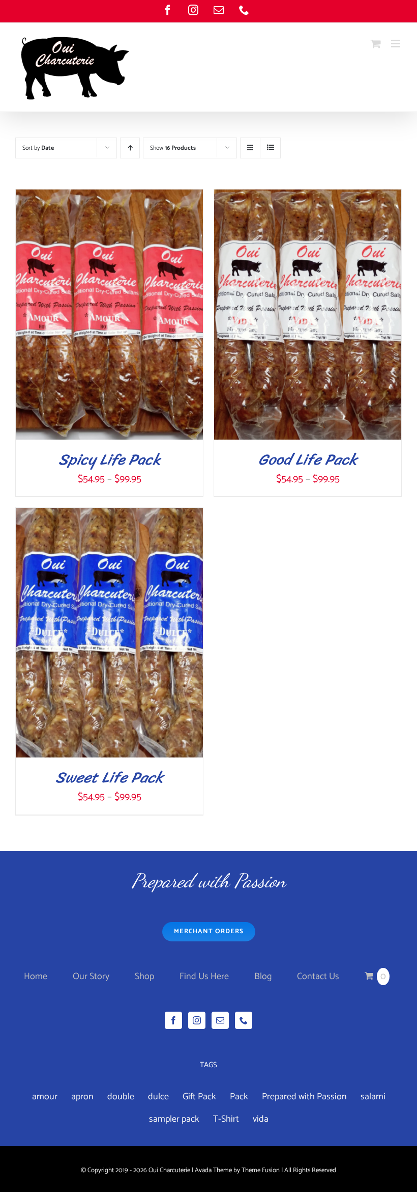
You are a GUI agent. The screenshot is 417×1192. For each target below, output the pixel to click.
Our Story (91, 976)
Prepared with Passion (304, 1096)
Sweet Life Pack (109, 777)
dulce (158, 1096)
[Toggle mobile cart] (376, 43)
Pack (239, 1096)
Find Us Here (204, 976)
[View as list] (270, 148)
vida (261, 1119)
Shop (144, 976)
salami (373, 1096)
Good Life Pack (307, 459)
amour (44, 1096)
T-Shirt (226, 1119)
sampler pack (174, 1119)
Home (35, 976)
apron (82, 1096)
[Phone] (243, 1020)
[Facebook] (173, 1020)
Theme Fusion (261, 1170)
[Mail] (220, 1020)
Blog (263, 976)
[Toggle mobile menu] (396, 43)
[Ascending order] (130, 148)
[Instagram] (196, 1020)
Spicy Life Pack (109, 459)
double (120, 1096)
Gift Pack (199, 1096)
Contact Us (318, 976)
